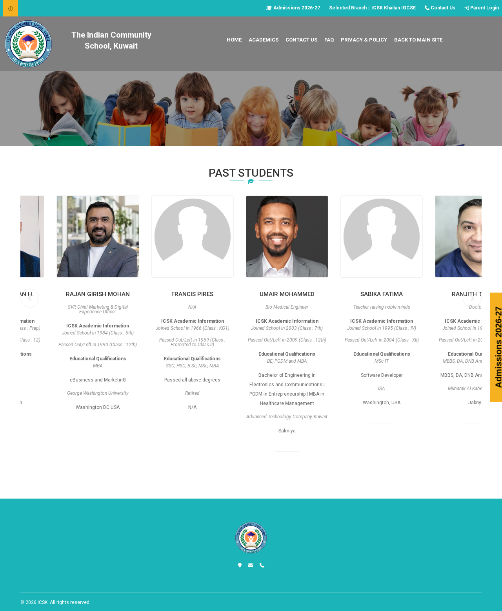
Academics (263, 40)
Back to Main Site (418, 40)
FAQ (329, 40)
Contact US (301, 40)
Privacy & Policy (364, 40)
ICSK (42, 602)
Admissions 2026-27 (296, 8)
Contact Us (442, 8)
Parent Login (484, 8)
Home (234, 40)
